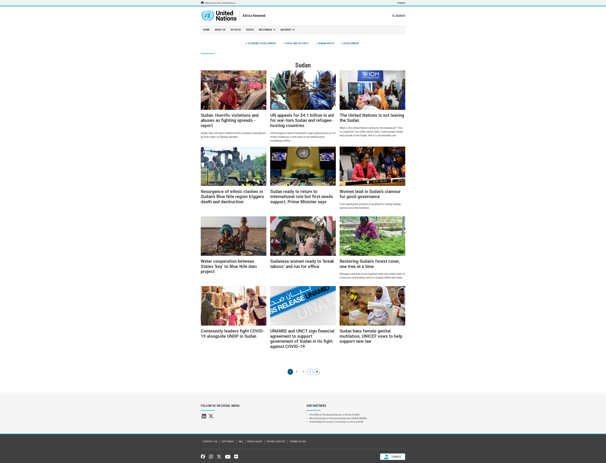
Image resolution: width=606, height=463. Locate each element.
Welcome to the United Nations (219, 3)
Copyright (228, 441)
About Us (220, 29)
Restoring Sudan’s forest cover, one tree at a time (370, 264)
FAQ (241, 441)
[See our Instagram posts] (211, 458)
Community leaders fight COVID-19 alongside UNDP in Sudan (232, 334)
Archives (285, 29)
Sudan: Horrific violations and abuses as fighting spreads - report (230, 120)
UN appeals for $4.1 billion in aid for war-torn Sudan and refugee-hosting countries (302, 120)
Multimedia (265, 29)
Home (206, 29)
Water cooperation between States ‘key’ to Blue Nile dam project (229, 266)
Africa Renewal (253, 15)
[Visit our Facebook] (203, 457)
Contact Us (210, 441)
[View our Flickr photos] (236, 457)
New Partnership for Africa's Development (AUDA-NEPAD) (338, 418)
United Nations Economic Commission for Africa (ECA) (336, 422)
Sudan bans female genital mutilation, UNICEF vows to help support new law (371, 336)
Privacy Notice (276, 441)
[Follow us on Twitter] (219, 457)
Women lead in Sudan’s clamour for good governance (370, 194)
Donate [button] (396, 456)
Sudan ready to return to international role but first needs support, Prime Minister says (301, 196)
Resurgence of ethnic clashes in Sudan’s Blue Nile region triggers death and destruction (232, 196)
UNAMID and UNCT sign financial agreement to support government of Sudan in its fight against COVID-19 (302, 339)
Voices (250, 29)
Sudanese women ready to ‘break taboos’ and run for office (302, 264)
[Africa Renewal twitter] (211, 417)
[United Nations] (219, 15)
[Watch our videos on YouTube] (228, 458)
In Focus (236, 29)
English (401, 3)
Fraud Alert (254, 441)
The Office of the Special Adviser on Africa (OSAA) (334, 414)
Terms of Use (297, 441)
